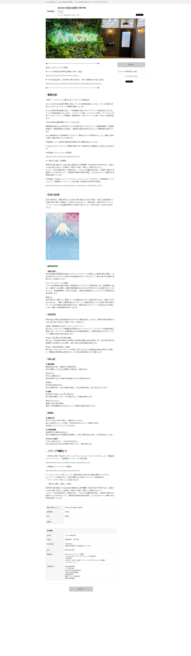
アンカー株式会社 (51, 2)
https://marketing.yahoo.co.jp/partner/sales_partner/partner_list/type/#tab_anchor (74, 185)
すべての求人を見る (131, 76)
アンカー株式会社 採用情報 (65, 2)
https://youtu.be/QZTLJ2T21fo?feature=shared (62, 75)
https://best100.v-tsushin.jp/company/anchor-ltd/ (62, 156)
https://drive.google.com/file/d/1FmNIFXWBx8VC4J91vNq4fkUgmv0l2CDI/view (73, 84)
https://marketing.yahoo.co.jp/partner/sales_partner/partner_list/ (68, 462)
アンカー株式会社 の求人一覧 (83, 2)
